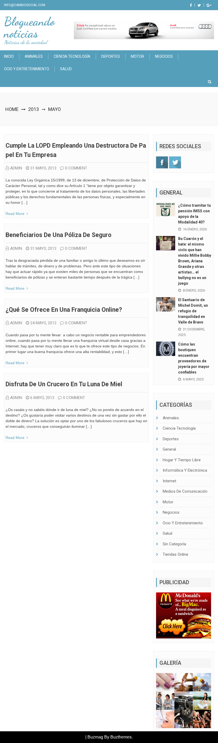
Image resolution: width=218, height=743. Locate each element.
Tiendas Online (175, 554)
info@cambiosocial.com (24, 5)
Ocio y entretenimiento (26, 69)
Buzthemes (121, 737)
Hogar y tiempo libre (182, 460)
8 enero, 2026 (194, 290)
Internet (169, 481)
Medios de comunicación (185, 491)
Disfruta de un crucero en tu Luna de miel (64, 384)
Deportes (110, 56)
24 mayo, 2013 (43, 323)
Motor (137, 56)
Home (12, 109)
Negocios (164, 56)
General (169, 449)
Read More (15, 213)
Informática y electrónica (185, 470)
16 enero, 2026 (195, 229)
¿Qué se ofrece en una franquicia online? (64, 309)
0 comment (76, 168)
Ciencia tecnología (72, 56)
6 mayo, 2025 (193, 379)
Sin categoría (174, 544)
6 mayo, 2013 (42, 397)
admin (16, 168)
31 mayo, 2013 (43, 168)
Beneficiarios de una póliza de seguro (58, 235)
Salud (66, 69)
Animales (34, 56)
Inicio (9, 56)
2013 (33, 109)
